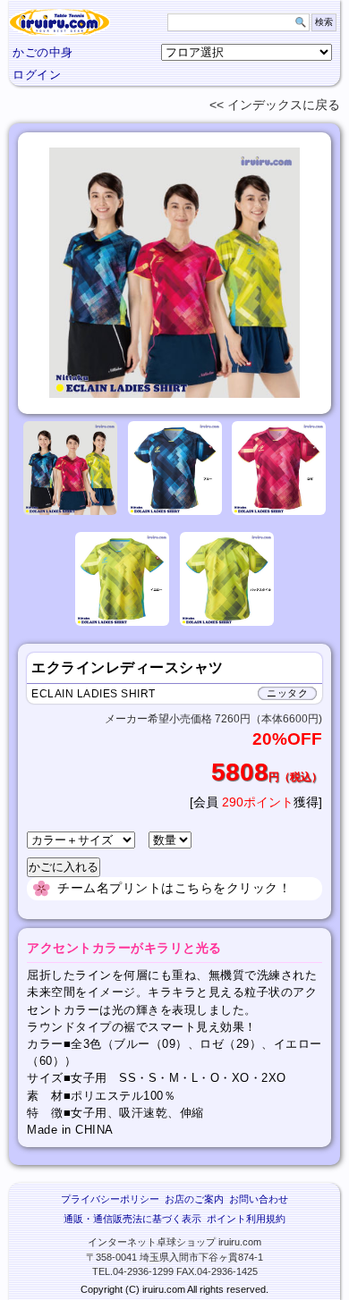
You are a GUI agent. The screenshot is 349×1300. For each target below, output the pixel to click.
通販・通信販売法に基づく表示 (132, 1218)
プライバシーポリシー (110, 1199)
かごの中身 (43, 52)
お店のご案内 (194, 1199)
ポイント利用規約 (246, 1218)
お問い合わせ (258, 1199)
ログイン (37, 74)
